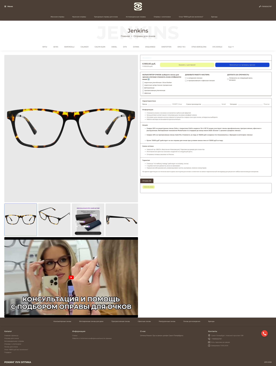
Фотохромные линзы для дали (91, 321)
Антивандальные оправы (136, 17)
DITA (125, 47)
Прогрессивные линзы (120, 321)
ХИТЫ (44, 47)
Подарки (7, 352)
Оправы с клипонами (162, 17)
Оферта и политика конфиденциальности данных (92, 338)
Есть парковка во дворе (220, 342)
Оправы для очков (144, 36)
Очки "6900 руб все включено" (16, 350)
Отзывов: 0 (146, 58)
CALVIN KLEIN (100, 47)
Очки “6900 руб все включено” (191, 17)
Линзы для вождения (191, 321)
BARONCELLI (69, 47)
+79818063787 (266, 6)
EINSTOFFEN (166, 47)
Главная (125, 36)
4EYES (55, 47)
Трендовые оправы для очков (106, 17)
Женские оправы (57, 17)
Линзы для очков (11, 347)
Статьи (74, 335)
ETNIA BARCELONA (199, 47)
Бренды (214, 17)
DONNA (136, 47)
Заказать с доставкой (187, 65)
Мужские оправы (79, 17)
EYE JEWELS (217, 47)
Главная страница (11, 335)
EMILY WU (181, 47)
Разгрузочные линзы (167, 321)
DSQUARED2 (150, 47)
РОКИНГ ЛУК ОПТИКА (17, 362)
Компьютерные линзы (62, 321)
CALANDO (85, 47)
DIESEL (114, 47)
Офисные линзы (144, 321)
